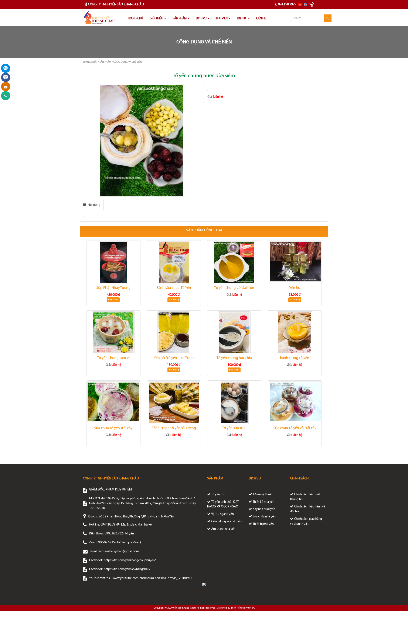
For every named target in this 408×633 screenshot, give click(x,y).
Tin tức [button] (242, 18)
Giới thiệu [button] (157, 18)
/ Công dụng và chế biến (127, 62)
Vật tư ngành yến (222, 514)
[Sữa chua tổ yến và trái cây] (295, 401)
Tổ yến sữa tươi (234, 428)
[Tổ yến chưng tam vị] (113, 332)
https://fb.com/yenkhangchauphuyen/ (130, 560)
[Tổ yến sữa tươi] (234, 402)
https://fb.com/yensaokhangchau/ (127, 569)
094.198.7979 (287, 4)
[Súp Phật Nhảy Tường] (113, 262)
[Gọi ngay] (5, 95)
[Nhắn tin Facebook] (5, 77)
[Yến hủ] (295, 261)
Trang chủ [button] (135, 18)
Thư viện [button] (222, 18)
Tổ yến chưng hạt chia (234, 358)
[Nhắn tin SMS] (5, 86)
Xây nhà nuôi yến (264, 509)
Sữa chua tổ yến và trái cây (294, 428)
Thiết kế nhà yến (263, 502)
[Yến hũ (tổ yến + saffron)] (174, 332)
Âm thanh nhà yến (223, 529)
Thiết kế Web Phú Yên (242, 608)
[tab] (92, 205)
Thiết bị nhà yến (263, 524)
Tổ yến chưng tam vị (113, 358)
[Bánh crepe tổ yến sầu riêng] (174, 402)
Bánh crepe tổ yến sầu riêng (174, 428)
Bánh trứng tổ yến (294, 358)
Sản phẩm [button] (180, 18)
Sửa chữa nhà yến (264, 516)
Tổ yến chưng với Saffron (234, 288)
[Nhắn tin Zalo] (5, 68)
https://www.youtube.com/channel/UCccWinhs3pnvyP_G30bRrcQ (147, 578)
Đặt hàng (113, 299)
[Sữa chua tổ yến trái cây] (113, 401)
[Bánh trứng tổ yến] (295, 332)
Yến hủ (294, 288)
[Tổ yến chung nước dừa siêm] (142, 140)
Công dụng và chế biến (226, 521)
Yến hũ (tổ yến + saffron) (174, 358)
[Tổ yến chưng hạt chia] (234, 332)
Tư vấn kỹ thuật (263, 494)
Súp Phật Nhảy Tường (113, 288)
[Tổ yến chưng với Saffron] (234, 262)
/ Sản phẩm (104, 62)
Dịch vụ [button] (201, 18)
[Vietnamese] (300, 4)
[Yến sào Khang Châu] (99, 18)
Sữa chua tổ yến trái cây (113, 428)
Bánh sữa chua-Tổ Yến (173, 288)
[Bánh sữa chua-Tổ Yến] (174, 262)
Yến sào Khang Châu (184, 608)
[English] (305, 4)
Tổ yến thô (218, 494)
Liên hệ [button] (261, 18)
